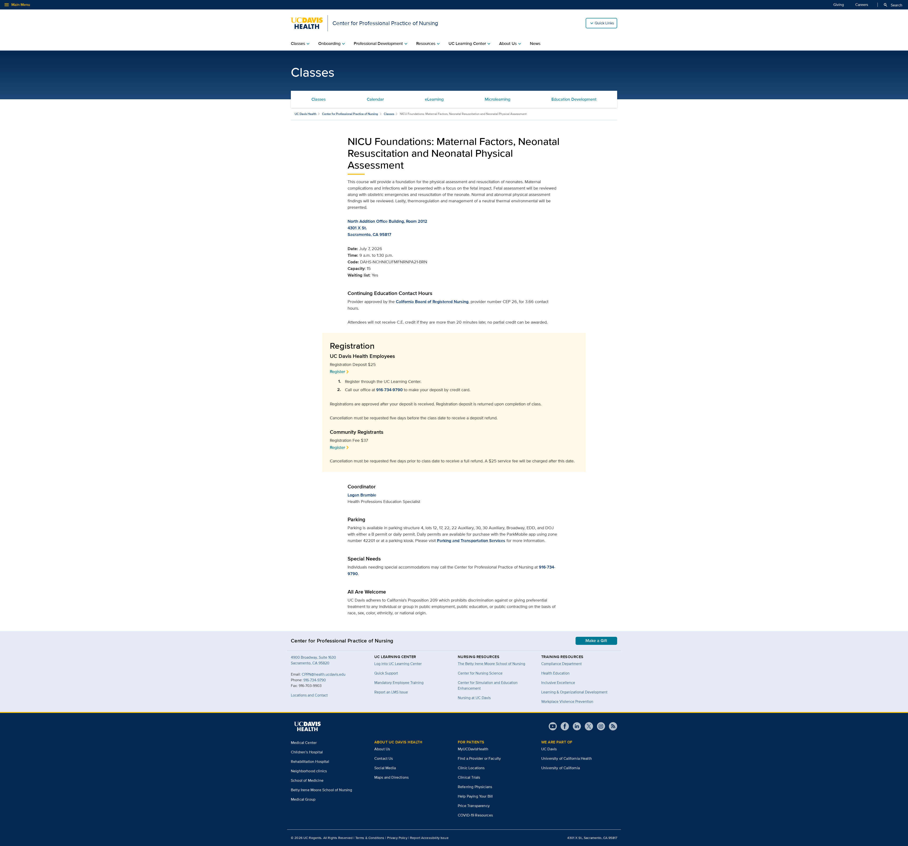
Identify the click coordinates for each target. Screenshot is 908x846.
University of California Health (566, 758)
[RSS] (611, 726)
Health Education (555, 673)
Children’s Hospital (307, 752)
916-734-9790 (389, 390)
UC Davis (549, 749)
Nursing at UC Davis (474, 697)
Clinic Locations (471, 768)
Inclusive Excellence (558, 682)
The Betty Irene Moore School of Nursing (491, 663)
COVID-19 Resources (475, 815)
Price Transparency (474, 805)
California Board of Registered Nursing (432, 302)
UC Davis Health (305, 114)
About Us (382, 749)
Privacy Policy (397, 837)
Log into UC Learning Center (398, 663)
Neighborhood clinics (309, 771)
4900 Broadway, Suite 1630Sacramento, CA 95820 (313, 660)
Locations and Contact (309, 695)
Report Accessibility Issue (429, 837)
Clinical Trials (469, 777)
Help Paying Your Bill (475, 796)
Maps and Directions (391, 777)
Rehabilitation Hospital (310, 761)
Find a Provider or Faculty (479, 758)
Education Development (574, 99)
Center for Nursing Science (480, 673)
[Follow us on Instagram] (599, 726)
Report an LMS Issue (391, 692)
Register (337, 371)
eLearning (434, 99)
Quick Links (604, 23)
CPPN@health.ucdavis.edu (323, 674)
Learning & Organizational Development (574, 692)
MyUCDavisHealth (473, 749)
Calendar (375, 99)
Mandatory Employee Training (398, 682)
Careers (861, 4)
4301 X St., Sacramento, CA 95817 (592, 837)
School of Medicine (307, 780)
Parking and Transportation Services (471, 541)
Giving (838, 4)
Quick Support (386, 673)
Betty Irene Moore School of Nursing (321, 790)
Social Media (385, 768)
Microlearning (497, 99)
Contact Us (383, 758)
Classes (318, 99)
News (535, 43)
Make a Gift (596, 641)
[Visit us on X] (587, 726)
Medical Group (303, 799)
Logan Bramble (362, 495)
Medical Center (304, 742)
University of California (560, 768)
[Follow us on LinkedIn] (575, 726)
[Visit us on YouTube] (553, 726)
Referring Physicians (475, 787)
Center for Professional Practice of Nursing (350, 114)
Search (892, 5)
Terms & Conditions (369, 837)
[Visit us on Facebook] (563, 726)
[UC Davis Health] (307, 726)
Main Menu (17, 4)
